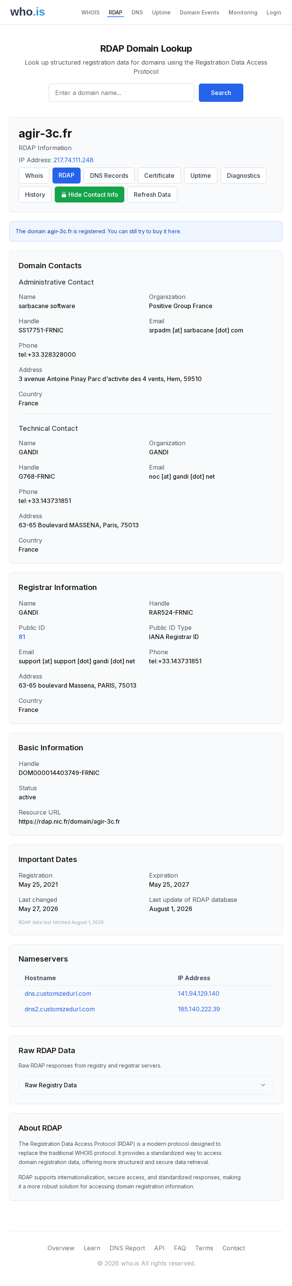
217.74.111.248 (74, 160)
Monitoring (243, 12)
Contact (233, 1248)
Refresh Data (152, 194)
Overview (61, 1248)
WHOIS (90, 12)
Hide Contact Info (93, 194)
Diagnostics (243, 175)
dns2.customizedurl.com (60, 1009)
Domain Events (199, 12)
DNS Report (127, 1248)
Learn (92, 1248)
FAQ (180, 1248)
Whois (34, 175)
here (174, 231)
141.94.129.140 (198, 993)
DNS (137, 12)
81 (22, 637)
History (35, 194)
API (159, 1248)
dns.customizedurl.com (58, 993)
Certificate (159, 175)
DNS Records (109, 175)
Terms (204, 1248)
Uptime (161, 12)
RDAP (115, 12)
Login (274, 12)
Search (221, 92)
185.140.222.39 (199, 1009)
